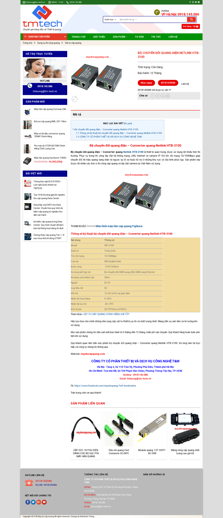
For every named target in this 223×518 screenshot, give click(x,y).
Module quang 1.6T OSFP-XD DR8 (152, 452)
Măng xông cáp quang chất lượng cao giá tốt (185, 452)
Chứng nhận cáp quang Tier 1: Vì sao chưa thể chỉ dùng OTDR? (49, 237)
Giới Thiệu (99, 36)
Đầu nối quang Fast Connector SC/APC (119, 452)
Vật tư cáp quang (73, 43)
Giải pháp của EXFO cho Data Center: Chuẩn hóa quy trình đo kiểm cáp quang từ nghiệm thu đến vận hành (48, 210)
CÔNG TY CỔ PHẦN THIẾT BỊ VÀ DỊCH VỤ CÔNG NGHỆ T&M (109, 136)
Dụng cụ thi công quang (48, 43)
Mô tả (77, 114)
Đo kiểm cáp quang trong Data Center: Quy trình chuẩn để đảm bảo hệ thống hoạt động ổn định (49, 225)
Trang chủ (27, 43)
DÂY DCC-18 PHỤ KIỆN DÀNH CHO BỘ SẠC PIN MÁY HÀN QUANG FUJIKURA (86, 453)
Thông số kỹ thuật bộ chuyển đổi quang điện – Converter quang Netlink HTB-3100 (119, 133)
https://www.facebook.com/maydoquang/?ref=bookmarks (105, 385)
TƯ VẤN (139, 36)
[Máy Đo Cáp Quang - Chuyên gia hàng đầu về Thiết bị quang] (42, 16)
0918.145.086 (44, 86)
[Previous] (71, 436)
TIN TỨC (156, 36)
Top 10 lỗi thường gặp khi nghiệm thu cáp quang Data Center (49, 196)
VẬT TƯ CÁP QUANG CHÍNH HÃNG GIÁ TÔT (106, 314)
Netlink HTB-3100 (133, 152)
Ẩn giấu (128, 123)
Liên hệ (173, 36)
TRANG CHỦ (79, 36)
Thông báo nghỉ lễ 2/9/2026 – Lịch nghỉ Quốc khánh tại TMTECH (48, 184)
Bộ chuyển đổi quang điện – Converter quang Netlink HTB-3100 (105, 129)
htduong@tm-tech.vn (45, 91)
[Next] (200, 436)
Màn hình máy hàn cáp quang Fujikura (119, 226)
